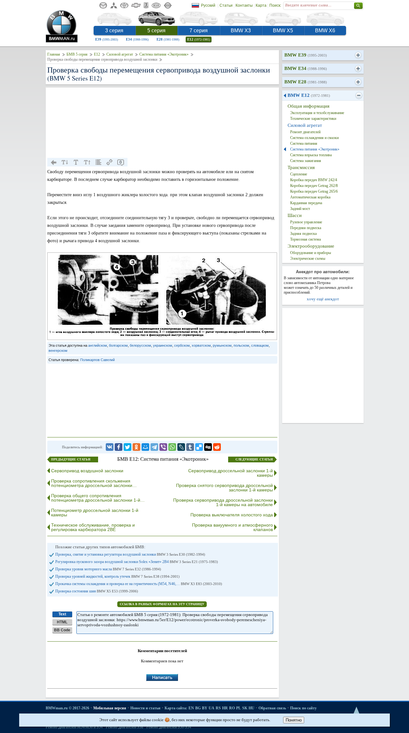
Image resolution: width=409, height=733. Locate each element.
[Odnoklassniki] (136, 447)
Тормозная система (305, 239)
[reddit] (217, 447)
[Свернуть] (359, 95)
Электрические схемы (307, 258)
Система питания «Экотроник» (164, 54)
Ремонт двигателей (305, 132)
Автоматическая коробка (310, 197)
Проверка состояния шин (96, 591)
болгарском (118, 345)
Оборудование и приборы (310, 253)
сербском (182, 345)
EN (191, 708)
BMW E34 (305, 68)
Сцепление (298, 174)
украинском (162, 345)
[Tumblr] (190, 447)
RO (232, 708)
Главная (53, 54)
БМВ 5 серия (77, 54)
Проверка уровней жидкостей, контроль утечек (117, 576)
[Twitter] (127, 447)
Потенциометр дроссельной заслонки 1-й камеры (94, 512)
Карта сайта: (176, 708)
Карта (261, 5)
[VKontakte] (109, 447)
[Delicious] (199, 447)
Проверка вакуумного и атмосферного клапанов (232, 527)
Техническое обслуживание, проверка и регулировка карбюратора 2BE (93, 527)
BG (198, 708)
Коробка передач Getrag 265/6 (314, 191)
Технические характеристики (313, 118)
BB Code (62, 630)
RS (218, 708)
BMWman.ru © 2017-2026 (67, 708)
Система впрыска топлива (311, 155)
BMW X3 (241, 30)
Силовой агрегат (119, 54)
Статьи (226, 5)
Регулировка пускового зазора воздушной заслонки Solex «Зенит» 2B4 (136, 561)
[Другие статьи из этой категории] (98, 162)
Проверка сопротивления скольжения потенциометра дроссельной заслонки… (94, 483)
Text (62, 614)
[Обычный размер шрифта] (76, 162)
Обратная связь (272, 708)
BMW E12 (309, 95)
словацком (260, 345)
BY (204, 708)
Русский (208, 5)
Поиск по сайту (303, 708)
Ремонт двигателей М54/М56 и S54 (74, 727)
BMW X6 (325, 30)
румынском (222, 345)
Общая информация (308, 106)
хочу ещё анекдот (323, 299)
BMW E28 (305, 81)
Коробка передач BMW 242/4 (313, 180)
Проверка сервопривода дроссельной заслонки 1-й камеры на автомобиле (223, 502)
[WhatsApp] (172, 447)
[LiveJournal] (181, 447)
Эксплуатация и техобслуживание (317, 113)
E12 (198, 39)
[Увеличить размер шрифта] (87, 162)
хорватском (201, 345)
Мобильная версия (109, 708)
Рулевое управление (306, 222)
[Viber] (163, 447)
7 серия (198, 30)
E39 (106, 39)
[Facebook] (118, 447)
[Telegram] (154, 447)
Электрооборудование (311, 246)
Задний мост (300, 208)
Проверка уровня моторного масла (108, 569)
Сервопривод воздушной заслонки (87, 470)
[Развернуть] (358, 55)
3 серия (114, 30)
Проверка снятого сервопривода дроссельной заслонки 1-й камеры (224, 487)
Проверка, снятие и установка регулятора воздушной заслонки (130, 554)
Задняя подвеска (303, 233)
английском (97, 345)
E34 (137, 39)
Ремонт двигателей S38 (124, 727)
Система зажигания (305, 160)
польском (241, 345)
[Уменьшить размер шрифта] (65, 162)
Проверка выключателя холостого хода (231, 515)
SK (244, 708)
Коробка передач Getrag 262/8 (314, 185)
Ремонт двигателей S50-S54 (168, 727)
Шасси (295, 215)
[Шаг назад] (53, 162)
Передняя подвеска (305, 228)
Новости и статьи (145, 708)
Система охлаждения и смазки (314, 137)
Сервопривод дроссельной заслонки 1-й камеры (230, 472)
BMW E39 (305, 55)
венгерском (58, 350)
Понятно (294, 720)
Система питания (303, 143)
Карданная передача (306, 203)
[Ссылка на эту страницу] (109, 162)
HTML (62, 622)
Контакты (244, 5)
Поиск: (275, 5)
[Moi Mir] (145, 447)
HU (251, 708)
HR (225, 708)
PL (238, 708)
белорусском (140, 345)
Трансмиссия (301, 167)
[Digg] (208, 447)
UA (211, 708)
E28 (168, 39)
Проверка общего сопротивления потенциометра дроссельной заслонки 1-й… (98, 497)
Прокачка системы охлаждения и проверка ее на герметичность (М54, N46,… (138, 584)
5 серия (156, 30)
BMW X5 (283, 30)
